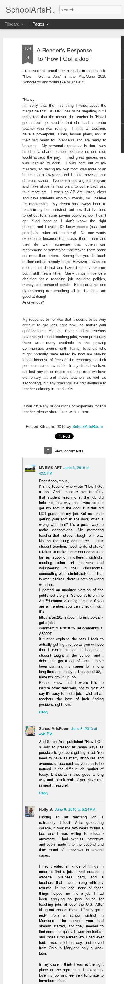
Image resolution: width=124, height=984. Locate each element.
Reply (43, 712)
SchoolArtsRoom (87, 426)
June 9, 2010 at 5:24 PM (75, 809)
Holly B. (46, 809)
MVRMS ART (50, 467)
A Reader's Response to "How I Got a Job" (64, 54)
